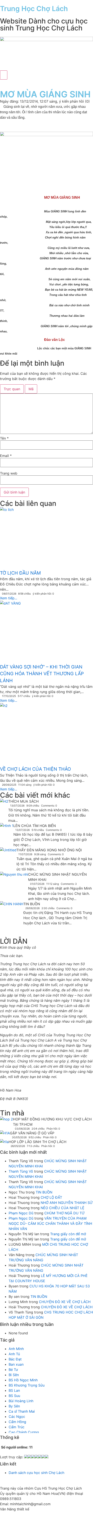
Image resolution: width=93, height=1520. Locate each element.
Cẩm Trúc (16, 1427)
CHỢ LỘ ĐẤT (51, 1197)
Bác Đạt (15, 1359)
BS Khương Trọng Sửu (27, 1385)
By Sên (14, 1406)
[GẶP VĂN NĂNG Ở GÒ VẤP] (5, 1134)
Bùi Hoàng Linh (21, 1401)
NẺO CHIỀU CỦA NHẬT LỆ (62, 1208)
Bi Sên (14, 1375)
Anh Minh (16, 1349)
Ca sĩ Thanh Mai (22, 1411)
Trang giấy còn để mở (68, 1234)
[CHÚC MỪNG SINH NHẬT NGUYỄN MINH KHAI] (14, 881)
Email (6, 455)
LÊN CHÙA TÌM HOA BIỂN (34, 825)
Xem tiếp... (8, 598)
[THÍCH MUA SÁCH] (4, 802)
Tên (4, 438)
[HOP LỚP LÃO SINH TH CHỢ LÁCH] (4, 1142)
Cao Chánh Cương (24, 1432)
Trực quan (12, 389)
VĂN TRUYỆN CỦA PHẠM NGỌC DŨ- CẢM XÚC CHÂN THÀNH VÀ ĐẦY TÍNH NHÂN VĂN (50, 1223)
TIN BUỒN (31, 904)
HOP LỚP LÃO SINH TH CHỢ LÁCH (37, 1142)
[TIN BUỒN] (11, 917)
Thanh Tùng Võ (21, 1171)
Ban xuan (16, 1364)
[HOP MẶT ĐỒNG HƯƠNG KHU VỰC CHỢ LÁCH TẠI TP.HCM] (6, 1120)
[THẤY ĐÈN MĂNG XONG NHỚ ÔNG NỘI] (8, 855)
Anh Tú (14, 1354)
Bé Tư (13, 1369)
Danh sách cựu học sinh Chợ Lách (36, 1472)
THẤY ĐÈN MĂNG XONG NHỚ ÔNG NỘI (49, 850)
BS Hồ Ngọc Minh (23, 1380)
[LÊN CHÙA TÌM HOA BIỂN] (6, 832)
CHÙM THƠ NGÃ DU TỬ (64, 1213)
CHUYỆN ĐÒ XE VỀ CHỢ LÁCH (65, 1302)
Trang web (8, 473)
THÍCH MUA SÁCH (23, 801)
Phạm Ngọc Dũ (21, 1213)
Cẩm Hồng (17, 1422)
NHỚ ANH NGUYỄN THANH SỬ (67, 1202)
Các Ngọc (17, 1416)
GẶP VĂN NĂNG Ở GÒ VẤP (32, 1133)
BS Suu (14, 1395)
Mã (31, 389)
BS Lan (14, 1390)
